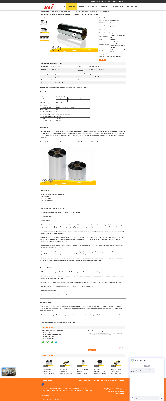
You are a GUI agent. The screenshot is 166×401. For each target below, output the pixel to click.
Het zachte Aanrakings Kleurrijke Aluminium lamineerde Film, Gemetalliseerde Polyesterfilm (66, 374)
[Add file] (132, 398)
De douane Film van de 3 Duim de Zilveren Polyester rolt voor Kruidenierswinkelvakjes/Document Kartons (83, 374)
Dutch (123, 1)
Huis (63, 7)
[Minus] (162, 360)
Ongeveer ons (92, 7)
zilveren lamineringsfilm (61, 322)
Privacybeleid (45, 388)
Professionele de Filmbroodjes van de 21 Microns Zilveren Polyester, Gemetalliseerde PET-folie (48, 374)
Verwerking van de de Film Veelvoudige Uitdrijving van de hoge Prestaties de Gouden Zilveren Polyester (116, 374)
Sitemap (121, 381)
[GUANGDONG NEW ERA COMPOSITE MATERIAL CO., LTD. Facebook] (43, 384)
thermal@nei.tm (119, 393)
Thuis (41, 11)
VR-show (82, 7)
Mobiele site (46, 395)
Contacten (113, 381)
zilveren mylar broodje (50, 322)
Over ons (96, 381)
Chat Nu (115, 1)
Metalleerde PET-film (57, 11)
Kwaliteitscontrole (117, 7)
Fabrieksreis (104, 7)
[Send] (161, 398)
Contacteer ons (131, 7)
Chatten (103, 59)
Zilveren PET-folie (71, 322)
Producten (71, 7)
